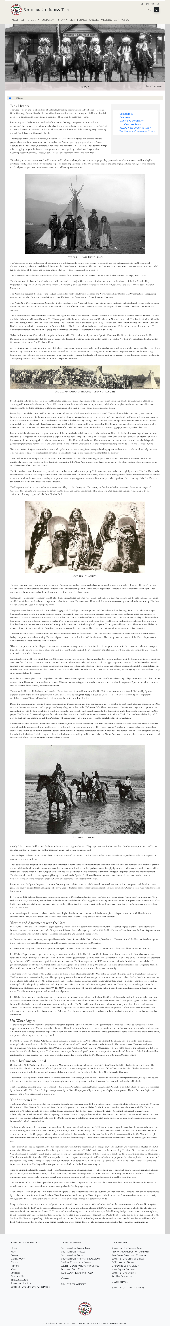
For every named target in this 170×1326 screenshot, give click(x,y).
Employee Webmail (118, 1323)
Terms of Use (83, 1323)
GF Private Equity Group (125, 1265)
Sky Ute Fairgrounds (123, 1276)
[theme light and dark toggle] (156, 9)
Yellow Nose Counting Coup (135, 127)
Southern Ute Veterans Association (30, 1286)
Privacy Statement (99, 1323)
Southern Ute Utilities (124, 1272)
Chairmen (125, 117)
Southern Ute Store (22, 1283)
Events (24, 19)
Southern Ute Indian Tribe (75, 1248)
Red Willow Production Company (130, 1251)
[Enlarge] (141, 178)
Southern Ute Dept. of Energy (128, 1258)
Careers (94, 19)
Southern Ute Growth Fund (127, 1248)
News (15, 19)
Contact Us (121, 19)
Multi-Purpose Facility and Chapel (80, 1265)
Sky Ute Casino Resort (73, 1284)
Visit (72, 19)
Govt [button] (34, 19)
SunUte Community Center (76, 1262)
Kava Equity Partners (123, 1269)
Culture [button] (47, 19)
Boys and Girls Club (72, 1269)
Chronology (126, 113)
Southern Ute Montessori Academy (80, 1258)
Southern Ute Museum (73, 1251)
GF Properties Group (123, 1262)
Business (82, 19)
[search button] (149, 9)
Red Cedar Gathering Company (129, 1255)
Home (14, 1248)
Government (18, 1258)
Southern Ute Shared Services (128, 1287)
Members (106, 19)
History (15, 1265)
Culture (15, 1262)
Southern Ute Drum (72, 1255)
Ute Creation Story (130, 124)
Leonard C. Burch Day (132, 120)
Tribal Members (19, 1279)
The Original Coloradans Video (137, 131)
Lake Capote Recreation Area (77, 1272)
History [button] (61, 19)
